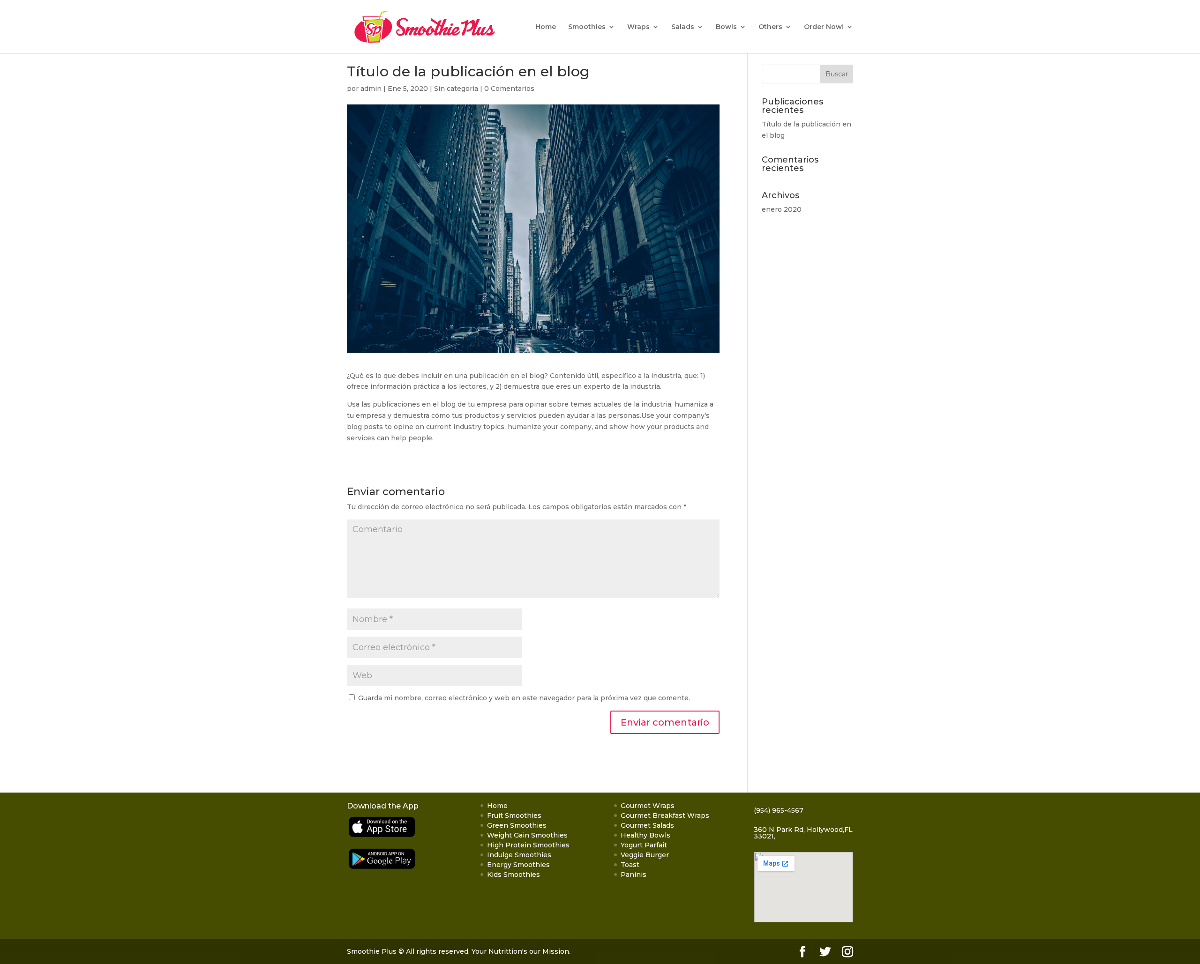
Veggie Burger (645, 855)
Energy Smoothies (518, 864)
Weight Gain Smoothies (527, 835)
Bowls (726, 27)
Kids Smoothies (513, 874)
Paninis (633, 874)
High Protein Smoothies (528, 845)
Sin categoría (456, 88)
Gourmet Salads (647, 825)
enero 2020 (782, 209)
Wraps (638, 27)
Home (545, 27)
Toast (630, 864)
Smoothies (587, 27)
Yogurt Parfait (644, 845)
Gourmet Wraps (648, 805)
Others (770, 27)
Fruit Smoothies (514, 815)
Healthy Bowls (645, 835)
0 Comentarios (509, 88)
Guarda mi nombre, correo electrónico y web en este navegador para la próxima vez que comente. (524, 698)
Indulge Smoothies (519, 855)
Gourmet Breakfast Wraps (665, 815)
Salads (682, 27)
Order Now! (824, 27)
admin (371, 88)
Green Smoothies (517, 825)
